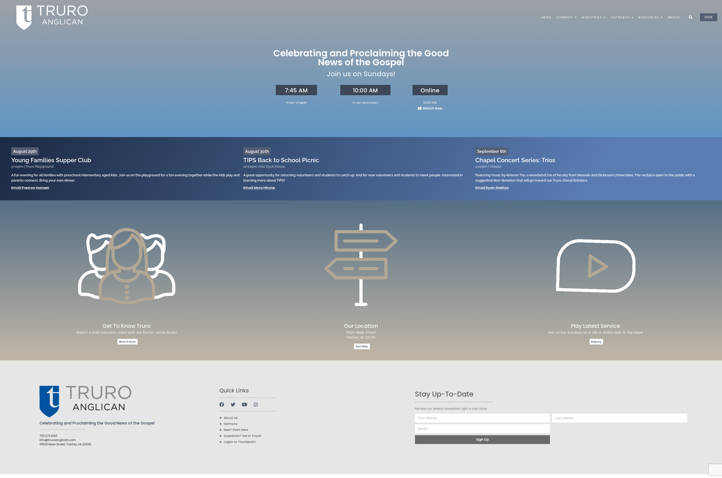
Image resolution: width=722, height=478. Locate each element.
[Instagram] (255, 404)
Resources (649, 17)
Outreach (620, 17)
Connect (564, 17)
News (546, 17)
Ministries (592, 17)
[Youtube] (244, 404)
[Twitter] (233, 404)
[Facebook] (221, 404)
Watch (674, 17)
